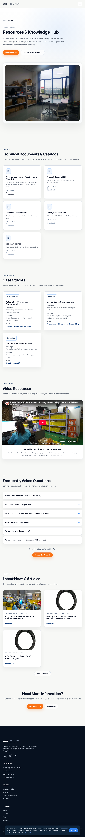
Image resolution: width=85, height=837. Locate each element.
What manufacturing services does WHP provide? (25, 540)
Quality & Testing (8, 774)
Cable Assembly (8, 777)
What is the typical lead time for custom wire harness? (27, 513)
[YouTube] (10, 756)
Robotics (6, 799)
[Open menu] (80, 4)
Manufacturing (8, 771)
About (5, 810)
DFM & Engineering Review (12, 767)
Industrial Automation (10, 795)
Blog (4, 817)
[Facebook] (15, 756)
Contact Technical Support (32, 52)
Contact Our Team (41, 555)
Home (4, 20)
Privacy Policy (28, 832)
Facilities (5, 814)
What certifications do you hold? (18, 504)
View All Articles (43, 674)
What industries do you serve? (17, 531)
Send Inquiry (9, 52)
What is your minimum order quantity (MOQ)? (23, 496)
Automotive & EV (8, 789)
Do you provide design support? (18, 522)
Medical (5, 792)
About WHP (51, 706)
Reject (64, 830)
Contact (5, 820)
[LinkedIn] (5, 756)
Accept (73, 830)
